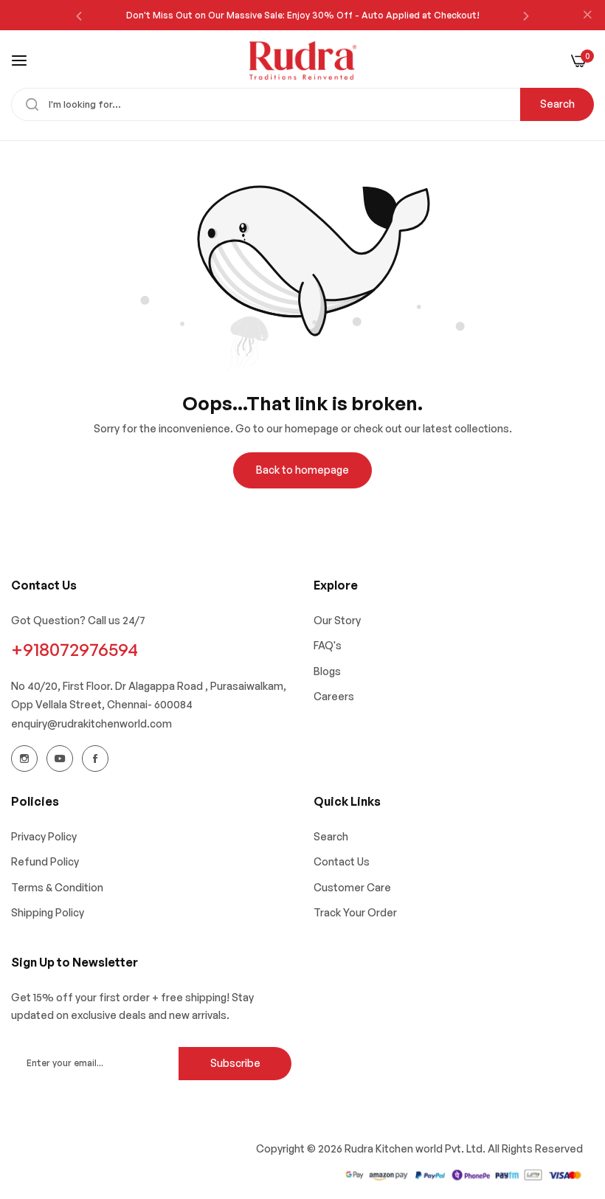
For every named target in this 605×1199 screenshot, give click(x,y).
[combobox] (302, 104)
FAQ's (328, 645)
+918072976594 (74, 649)
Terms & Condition (57, 887)
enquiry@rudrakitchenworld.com (91, 723)
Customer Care (352, 887)
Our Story (337, 620)
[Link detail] (24, 758)
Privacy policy (44, 836)
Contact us (342, 861)
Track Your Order (355, 912)
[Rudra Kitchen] (302, 60)
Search (557, 103)
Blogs (327, 671)
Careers (334, 696)
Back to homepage (302, 469)
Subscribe (235, 1063)
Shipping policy (47, 912)
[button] (79, 15)
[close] (587, 15)
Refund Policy (45, 861)
